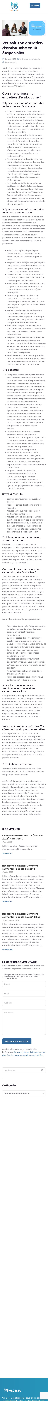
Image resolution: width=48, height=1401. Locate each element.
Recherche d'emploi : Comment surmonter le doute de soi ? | (20, 867)
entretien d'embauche (30, 59)
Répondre (8, 853)
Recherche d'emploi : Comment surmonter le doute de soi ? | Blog (21, 915)
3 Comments (11, 62)
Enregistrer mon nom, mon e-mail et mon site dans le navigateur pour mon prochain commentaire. (24, 976)
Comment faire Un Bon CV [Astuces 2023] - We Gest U (22, 837)
